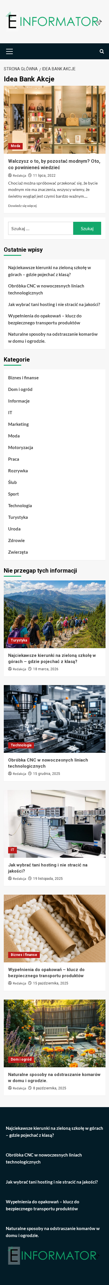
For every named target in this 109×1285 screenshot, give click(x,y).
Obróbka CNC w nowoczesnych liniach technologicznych (46, 289)
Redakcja (19, 175)
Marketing (18, 424)
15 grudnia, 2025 (46, 774)
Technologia (20, 505)
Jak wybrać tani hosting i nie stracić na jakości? (54, 304)
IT (10, 412)
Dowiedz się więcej (22, 205)
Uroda (14, 528)
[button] (9, 50)
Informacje (19, 400)
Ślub (12, 482)
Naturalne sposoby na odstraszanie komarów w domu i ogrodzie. (53, 337)
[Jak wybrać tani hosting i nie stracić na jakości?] (55, 824)
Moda (15, 146)
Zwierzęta (18, 552)
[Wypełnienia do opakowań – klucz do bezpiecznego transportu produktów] (55, 928)
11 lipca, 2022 (44, 176)
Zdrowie (16, 540)
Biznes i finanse (23, 377)
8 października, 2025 (49, 1088)
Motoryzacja (20, 447)
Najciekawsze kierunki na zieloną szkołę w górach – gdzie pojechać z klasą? (49, 271)
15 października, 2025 (50, 983)
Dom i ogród (20, 389)
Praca (13, 459)
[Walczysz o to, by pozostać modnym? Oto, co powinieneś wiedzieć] (55, 119)
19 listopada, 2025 (48, 879)
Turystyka (18, 517)
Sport (13, 493)
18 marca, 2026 (45, 669)
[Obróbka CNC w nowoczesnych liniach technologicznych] (55, 719)
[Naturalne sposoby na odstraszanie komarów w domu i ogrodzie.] (55, 1033)
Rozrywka (18, 470)
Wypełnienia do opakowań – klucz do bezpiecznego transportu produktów (45, 319)
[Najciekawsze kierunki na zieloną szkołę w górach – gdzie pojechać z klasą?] (55, 614)
